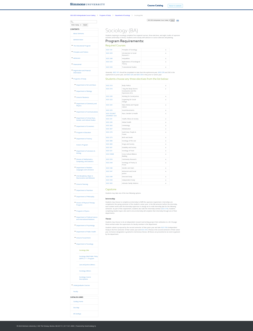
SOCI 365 (109, 183)
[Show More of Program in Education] (75, 132)
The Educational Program (82, 46)
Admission (76, 58)
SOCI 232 (109, 113)
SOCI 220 (109, 96)
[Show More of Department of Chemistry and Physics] (75, 103)
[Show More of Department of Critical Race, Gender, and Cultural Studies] (75, 117)
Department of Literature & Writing (85, 152)
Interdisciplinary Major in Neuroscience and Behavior (85, 177)
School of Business (82, 97)
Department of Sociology (122, 15)
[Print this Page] (177, 20)
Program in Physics (82, 211)
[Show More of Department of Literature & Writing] (75, 150)
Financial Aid (77, 64)
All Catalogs (77, 314)
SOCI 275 (109, 137)
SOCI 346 (109, 168)
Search (85, 25)
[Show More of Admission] (72, 57)
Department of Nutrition (84, 190)
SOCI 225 (109, 110)
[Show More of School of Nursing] (75, 183)
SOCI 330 (109, 67)
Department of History (84, 139)
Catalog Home (78, 301)
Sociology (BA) (84, 250)
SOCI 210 (109, 85)
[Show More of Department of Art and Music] (75, 84)
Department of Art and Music (86, 85)
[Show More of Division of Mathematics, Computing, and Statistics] (75, 159)
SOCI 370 (164, 209)
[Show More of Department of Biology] (75, 90)
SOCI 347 (109, 171)
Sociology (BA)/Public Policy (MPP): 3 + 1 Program (88, 257)
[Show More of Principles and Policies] (72, 51)
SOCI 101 (109, 50)
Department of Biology (84, 91)
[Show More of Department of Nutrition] (75, 190)
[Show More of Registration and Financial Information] (72, 70)
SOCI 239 (109, 53)
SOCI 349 (109, 177)
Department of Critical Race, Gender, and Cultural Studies (86, 119)
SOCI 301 (109, 147)
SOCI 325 (109, 62)
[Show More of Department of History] (75, 138)
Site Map (76, 308)
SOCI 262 (109, 125)
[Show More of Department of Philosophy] (75, 196)
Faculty (75, 291)
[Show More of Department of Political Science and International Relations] (75, 216)
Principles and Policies (80, 52)
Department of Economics (85, 126)
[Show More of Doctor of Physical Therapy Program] (75, 202)
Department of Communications (87, 112)
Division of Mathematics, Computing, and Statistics (84, 160)
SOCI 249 (109, 58)
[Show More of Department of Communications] (75, 111)
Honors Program (82, 145)
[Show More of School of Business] (75, 97)
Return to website (175, 6)
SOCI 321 (109, 151)
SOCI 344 (109, 163)
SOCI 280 (109, 141)
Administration (78, 40)
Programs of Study (105, 15)
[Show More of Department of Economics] (75, 126)
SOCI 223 (109, 105)
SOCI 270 (109, 132)
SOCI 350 (109, 180)
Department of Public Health (86, 232)
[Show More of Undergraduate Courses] (72, 285)
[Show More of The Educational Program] (72, 45)
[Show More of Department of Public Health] (75, 231)
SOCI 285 (109, 144)
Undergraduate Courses (81, 285)
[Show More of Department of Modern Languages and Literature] (75, 167)
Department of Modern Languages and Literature (85, 169)
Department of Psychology (85, 225)
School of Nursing (82, 184)
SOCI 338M (110, 154)
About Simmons (78, 33)
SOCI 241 (109, 119)
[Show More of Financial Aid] (72, 64)
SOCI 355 (144, 230)
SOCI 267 (109, 129)
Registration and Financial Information (82, 71)
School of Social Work (83, 238)
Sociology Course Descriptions (85, 278)
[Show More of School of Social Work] (75, 237)
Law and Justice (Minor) (87, 265)
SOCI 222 (109, 99)
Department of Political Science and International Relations (86, 218)
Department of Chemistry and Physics (86, 105)
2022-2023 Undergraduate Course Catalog (82, 15)
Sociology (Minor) (85, 271)
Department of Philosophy (85, 197)
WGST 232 (113, 116)
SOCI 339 (109, 159)
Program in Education (83, 132)
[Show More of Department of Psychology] (75, 225)
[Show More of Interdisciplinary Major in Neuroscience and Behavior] (75, 175)
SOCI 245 (109, 122)
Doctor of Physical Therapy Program (85, 204)
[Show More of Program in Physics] (75, 210)
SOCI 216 (109, 89)
